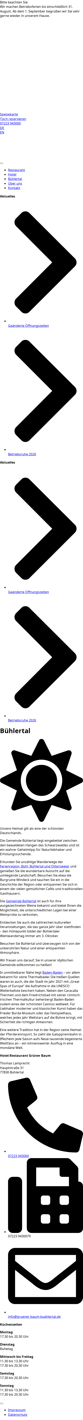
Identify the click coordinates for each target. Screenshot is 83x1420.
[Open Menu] (1, 1403)
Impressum (17, 1410)
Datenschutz (17, 1414)
